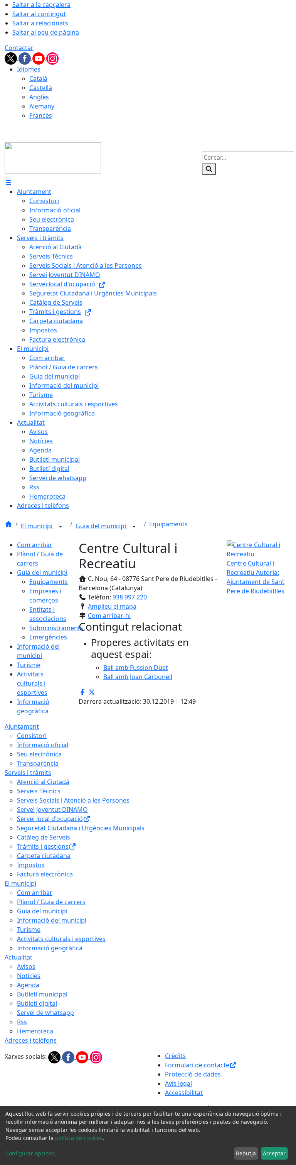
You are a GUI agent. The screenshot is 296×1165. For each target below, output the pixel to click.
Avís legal (178, 1083)
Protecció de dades (193, 1074)
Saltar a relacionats (40, 23)
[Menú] (8, 182)
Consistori (32, 735)
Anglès (39, 97)
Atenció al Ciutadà (43, 782)
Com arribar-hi (109, 615)
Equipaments (168, 524)
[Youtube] (39, 57)
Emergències (48, 637)
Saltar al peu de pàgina (45, 32)
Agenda (28, 985)
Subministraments (56, 628)
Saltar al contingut (39, 14)
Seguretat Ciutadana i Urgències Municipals (81, 828)
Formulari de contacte (197, 1065)
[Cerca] (209, 169)
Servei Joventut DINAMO (52, 809)
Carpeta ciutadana (44, 855)
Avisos (26, 966)
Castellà (40, 87)
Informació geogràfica (49, 948)
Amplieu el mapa (112, 606)
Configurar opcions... (32, 1153)
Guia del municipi (102, 526)
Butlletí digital (37, 1003)
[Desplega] (60, 526)
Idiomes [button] (28, 69)
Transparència (38, 763)
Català (38, 78)
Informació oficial (42, 745)
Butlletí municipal (42, 994)
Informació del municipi (51, 920)
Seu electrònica (39, 754)
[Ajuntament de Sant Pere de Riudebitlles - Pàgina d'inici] (53, 157)
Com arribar (34, 545)
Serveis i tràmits (28, 772)
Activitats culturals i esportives (32, 683)
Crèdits (175, 1056)
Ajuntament (22, 726)
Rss (22, 1022)
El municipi (37, 526)
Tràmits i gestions (43, 846)
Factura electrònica (45, 874)
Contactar (19, 47)
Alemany (41, 106)
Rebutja (246, 1153)
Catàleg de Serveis (43, 837)
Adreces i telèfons (31, 1040)
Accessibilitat (184, 1092)
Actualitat (18, 957)
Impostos (31, 865)
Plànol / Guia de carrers (51, 902)
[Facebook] (25, 57)
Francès (40, 115)
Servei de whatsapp (45, 1012)
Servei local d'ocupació (50, 818)
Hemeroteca (35, 1031)
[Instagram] (52, 57)
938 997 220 (130, 597)
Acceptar (274, 1153)
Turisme (28, 665)
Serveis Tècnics (39, 791)
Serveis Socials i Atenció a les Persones (73, 800)
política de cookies (79, 1138)
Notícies (28, 975)
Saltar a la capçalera (41, 4)
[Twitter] (11, 57)
